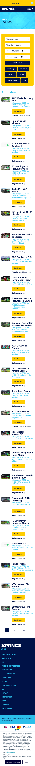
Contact (4, 693)
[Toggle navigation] (30, 9)
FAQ (2, 689)
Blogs (3, 701)
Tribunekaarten (8, 674)
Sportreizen (6, 670)
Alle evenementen (8, 654)
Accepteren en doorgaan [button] (13, 762)
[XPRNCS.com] (8, 9)
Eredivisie (23, 69)
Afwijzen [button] (26, 762)
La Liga (21, 74)
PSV (24, 80)
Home (3, 19)
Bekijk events (17, 63)
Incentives (6, 678)
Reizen (4, 681)
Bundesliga (11, 69)
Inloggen (5, 705)
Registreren (6, 708)
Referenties (6, 697)
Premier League (12, 80)
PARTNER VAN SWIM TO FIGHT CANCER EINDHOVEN (15, 3)
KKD (2, 662)
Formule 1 (10, 74)
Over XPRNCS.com (8, 685)
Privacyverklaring (10, 752)
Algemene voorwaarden (24, 718)
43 (24, 630)
